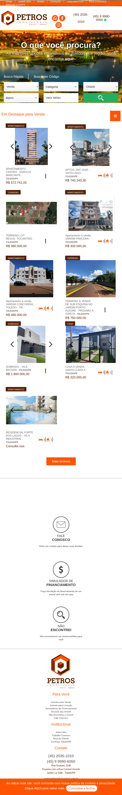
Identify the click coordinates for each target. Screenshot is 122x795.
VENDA (40, 1)
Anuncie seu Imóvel (61, 711)
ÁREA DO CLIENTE (15, 4)
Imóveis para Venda (61, 702)
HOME (9, 1)
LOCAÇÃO (55, 1)
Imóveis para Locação (61, 705)
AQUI (38, 788)
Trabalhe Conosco (61, 735)
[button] (61, 86)
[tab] (16, 77)
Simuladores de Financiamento (61, 708)
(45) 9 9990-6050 (101, 18)
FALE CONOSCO (98, 1)
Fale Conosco (61, 718)
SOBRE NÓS (24, 1)
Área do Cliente (61, 738)
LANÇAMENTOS (75, 1)
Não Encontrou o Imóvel (61, 715)
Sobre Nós (61, 732)
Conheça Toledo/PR (61, 741)
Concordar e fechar (81, 788)
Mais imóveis (61, 461)
